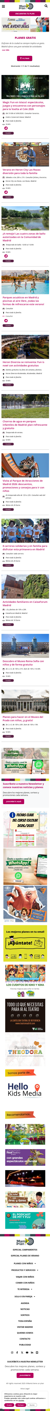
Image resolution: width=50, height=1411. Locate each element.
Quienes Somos (25, 1333)
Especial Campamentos (25, 1249)
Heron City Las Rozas (13, 181)
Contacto (25, 1338)
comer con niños (25, 1282)
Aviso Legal (25, 1388)
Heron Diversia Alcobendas (16, 373)
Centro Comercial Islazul (15, 117)
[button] (3, 6)
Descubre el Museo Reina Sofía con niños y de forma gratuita (23, 663)
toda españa (25, 1321)
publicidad (25, 1344)
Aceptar (9, 1405)
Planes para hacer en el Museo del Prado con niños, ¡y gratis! (23, 718)
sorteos (25, 1315)
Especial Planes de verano (25, 1255)
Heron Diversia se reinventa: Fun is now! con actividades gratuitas (23, 363)
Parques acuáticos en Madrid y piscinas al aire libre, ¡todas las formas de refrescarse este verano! (23, 301)
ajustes (21, 1400)
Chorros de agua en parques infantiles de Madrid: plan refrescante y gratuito (25, 425)
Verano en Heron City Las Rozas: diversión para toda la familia (22, 171)
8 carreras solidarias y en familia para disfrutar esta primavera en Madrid (25, 547)
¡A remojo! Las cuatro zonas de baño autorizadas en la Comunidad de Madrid (24, 237)
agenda (25, 1303)
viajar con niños (25, 1277)
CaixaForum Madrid (13, 613)
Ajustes (32, 1405)
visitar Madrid (25, 1327)
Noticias (25, 1309)
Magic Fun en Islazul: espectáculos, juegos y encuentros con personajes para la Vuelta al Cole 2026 (24, 106)
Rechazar (21, 1405)
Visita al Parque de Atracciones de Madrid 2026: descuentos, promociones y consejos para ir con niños (23, 486)
